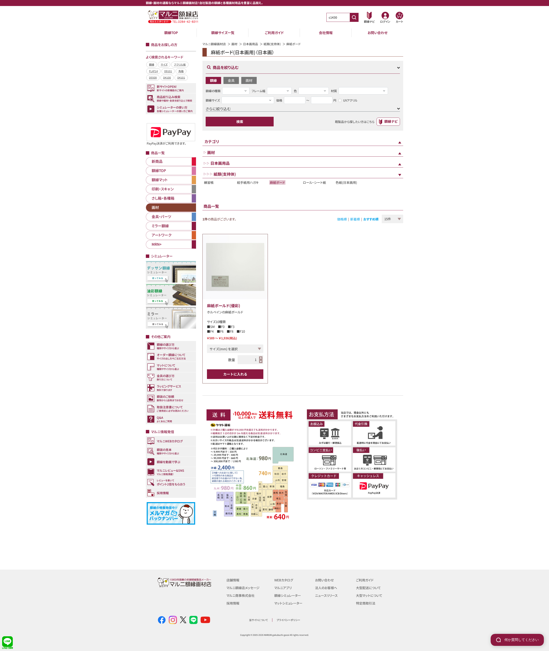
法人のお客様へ (326, 587)
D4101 (181, 77)
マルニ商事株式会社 (240, 595)
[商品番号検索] (354, 17)
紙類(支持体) (272, 44)
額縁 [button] (213, 80)
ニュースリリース (326, 595)
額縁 (151, 64)
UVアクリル (350, 100)
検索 (239, 121)
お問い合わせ (378, 32)
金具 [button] (231, 80)
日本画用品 (250, 44)
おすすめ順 (371, 219)
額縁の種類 (213, 91)
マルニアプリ (283, 587)
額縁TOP (171, 32)
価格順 (342, 219)
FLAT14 (153, 71)
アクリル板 (180, 64)
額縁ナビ (391, 121)
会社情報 (326, 32)
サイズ (164, 64)
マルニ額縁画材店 (214, 44)
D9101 (168, 71)
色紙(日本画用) (346, 182)
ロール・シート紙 (314, 182)
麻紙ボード (277, 182)
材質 (334, 91)
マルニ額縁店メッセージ (242, 587)
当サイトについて (258, 620)
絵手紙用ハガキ (248, 182)
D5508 (153, 77)
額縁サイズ (213, 100)
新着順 (355, 219)
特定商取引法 (365, 603)
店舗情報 (232, 580)
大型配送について (368, 587)
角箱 (181, 71)
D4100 (167, 77)
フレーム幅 (258, 91)
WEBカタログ (283, 580)
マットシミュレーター (288, 603)
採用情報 (232, 603)
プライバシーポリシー (288, 620)
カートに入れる (235, 374)
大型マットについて (369, 595)
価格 (279, 100)
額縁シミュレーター (287, 595)
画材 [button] (249, 80)
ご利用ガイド (274, 32)
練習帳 (209, 182)
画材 (234, 44)
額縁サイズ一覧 (222, 32)
